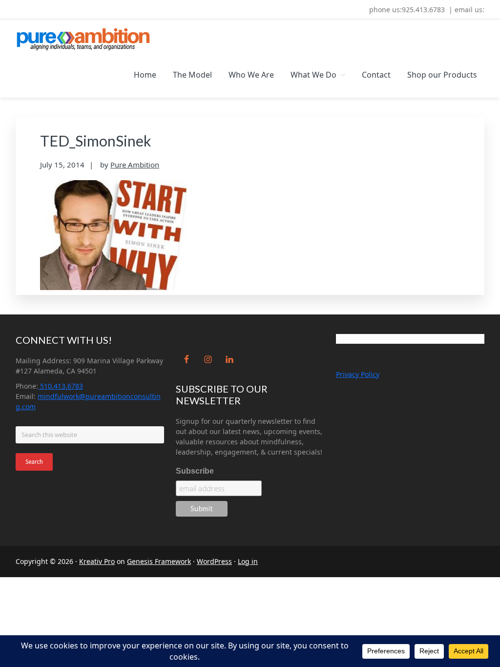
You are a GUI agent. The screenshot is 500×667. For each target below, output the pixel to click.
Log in (248, 561)
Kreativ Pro (97, 561)
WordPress (214, 561)
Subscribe (195, 471)
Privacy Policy (357, 374)
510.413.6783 (60, 386)
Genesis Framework (159, 561)
